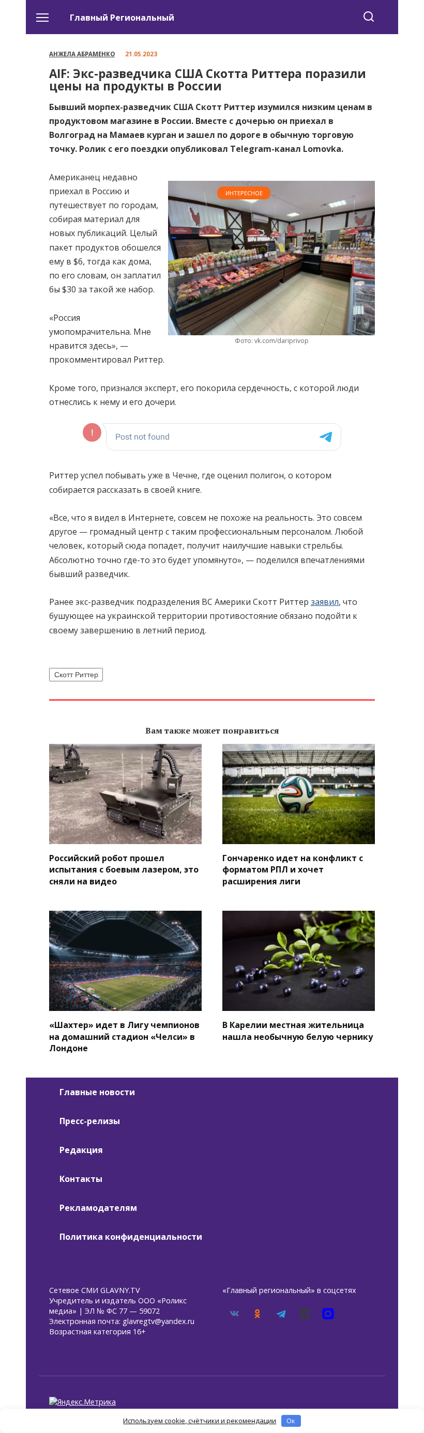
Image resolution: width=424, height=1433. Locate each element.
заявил (325, 602)
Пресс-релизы (89, 1121)
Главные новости (97, 1092)
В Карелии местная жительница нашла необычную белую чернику (297, 1030)
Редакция (81, 1150)
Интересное (244, 193)
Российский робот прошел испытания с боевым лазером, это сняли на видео (124, 869)
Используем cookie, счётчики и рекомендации (199, 1420)
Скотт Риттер (76, 675)
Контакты (80, 1179)
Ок (290, 1420)
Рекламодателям (98, 1207)
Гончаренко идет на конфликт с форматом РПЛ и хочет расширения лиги (292, 869)
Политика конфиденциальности (130, 1236)
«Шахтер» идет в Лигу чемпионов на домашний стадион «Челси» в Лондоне (124, 1036)
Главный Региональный (122, 17)
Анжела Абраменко (82, 54)
